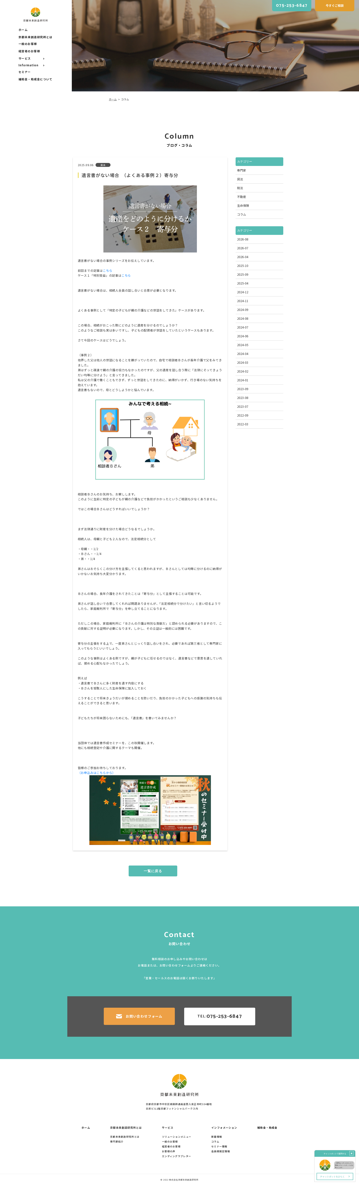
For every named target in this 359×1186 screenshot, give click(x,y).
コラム (241, 214)
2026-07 (242, 248)
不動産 (241, 196)
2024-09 (242, 309)
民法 (240, 179)
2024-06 (242, 336)
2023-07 (242, 406)
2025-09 (242, 274)
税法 (240, 188)
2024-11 (242, 301)
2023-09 (242, 389)
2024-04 (242, 353)
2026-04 (242, 257)
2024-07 (242, 327)
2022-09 (242, 415)
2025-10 (242, 265)
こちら (107, 270)
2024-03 (242, 362)
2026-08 (242, 239)
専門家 (241, 170)
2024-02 (242, 371)
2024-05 (242, 345)
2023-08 (242, 397)
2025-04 (242, 283)
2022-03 (242, 424)
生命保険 (243, 205)
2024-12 (242, 292)
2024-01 (242, 380)
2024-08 (242, 318)
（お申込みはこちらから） (97, 772)
